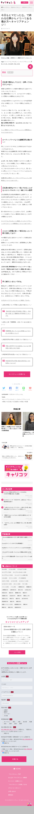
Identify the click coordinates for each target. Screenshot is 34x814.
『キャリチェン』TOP (14, 774)
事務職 (28, 586)
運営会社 (10, 795)
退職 (25, 604)
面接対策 (18, 607)
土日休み (28, 589)
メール (13, 586)
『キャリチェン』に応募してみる (17, 784)
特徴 (12, 598)
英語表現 (5, 601)
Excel (4, 569)
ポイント (17, 584)
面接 (10, 607)
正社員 (5, 64)
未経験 (5, 595)
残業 (19, 595)
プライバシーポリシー (14, 788)
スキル (4, 578)
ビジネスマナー (7, 584)
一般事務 (21, 586)
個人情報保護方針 (28, 739)
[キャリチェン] (8, 2)
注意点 (5, 598)
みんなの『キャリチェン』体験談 (17, 777)
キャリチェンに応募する (17, 374)
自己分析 (25, 598)
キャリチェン (6, 7)
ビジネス (14, 581)
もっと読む (17, 652)
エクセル (12, 569)
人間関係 (5, 589)
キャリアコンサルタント (11, 61)
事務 (4, 401)
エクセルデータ (21, 569)
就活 (11, 592)
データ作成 (22, 578)
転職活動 (18, 604)
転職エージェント (7, 604)
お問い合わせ (12, 791)
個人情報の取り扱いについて (9, 729)
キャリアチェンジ (25, 61)
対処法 (4, 592)
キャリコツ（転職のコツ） (15, 781)
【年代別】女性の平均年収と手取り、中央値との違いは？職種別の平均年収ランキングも (18, 313)
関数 (4, 607)
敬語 (25, 592)
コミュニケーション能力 (21, 575)
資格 (12, 601)
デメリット (13, 578)
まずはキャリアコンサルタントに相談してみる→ (15, 300)
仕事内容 (13, 589)
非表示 (10, 72)
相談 (18, 598)
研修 (15, 64)
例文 (20, 589)
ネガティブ (5, 581)
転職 (18, 64)
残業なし (26, 595)
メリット (5, 586)
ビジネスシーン (23, 581)
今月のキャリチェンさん (16, 394)
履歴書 (18, 592)
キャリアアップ (6, 572)
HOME (18, 769)
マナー (24, 584)
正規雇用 (10, 64)
